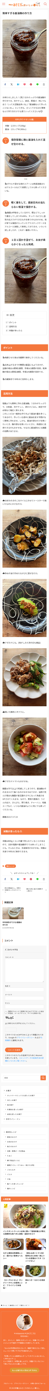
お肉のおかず (12, 1142)
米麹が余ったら (16, 330)
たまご (9, 1156)
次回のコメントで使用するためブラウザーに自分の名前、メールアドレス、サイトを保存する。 (26, 1012)
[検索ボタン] (45, 4)
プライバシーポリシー (25, 1037)
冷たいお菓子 (12, 1100)
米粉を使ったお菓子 (14, 1114)
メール (8, 994)
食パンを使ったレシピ (15, 1184)
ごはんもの (11, 1169)
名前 (7, 986)
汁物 (8, 1179)
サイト (7, 1003)
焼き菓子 (10, 1105)
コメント (9, 957)
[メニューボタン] (3, 4)
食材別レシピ (11, 1132)
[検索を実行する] (43, 1077)
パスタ (9, 1174)
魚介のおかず (12, 1146)
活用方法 (13, 326)
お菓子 (8, 1090)
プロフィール (8, 1383)
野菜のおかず (12, 1137)
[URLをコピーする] (44, 84)
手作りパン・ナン (13, 1119)
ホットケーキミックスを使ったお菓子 (21, 1095)
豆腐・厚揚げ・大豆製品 (16, 1151)
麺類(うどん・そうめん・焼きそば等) (20, 1165)
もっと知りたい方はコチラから (24, 1370)
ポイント (13, 322)
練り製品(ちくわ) (13, 1160)
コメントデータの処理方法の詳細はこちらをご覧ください (24, 1059)
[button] (5, 84)
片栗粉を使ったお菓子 (15, 1109)
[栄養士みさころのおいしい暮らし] (24, 4)
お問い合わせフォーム (37, 1383)
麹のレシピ (10, 866)
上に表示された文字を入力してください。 (20, 1023)
